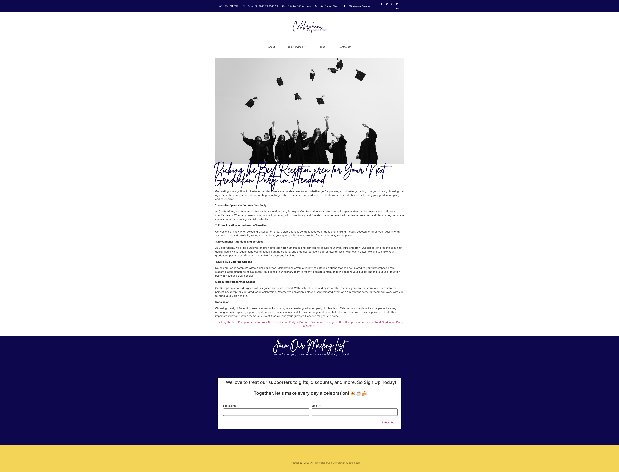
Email (315, 405)
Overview (316, 322)
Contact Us (345, 46)
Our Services (295, 46)
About (271, 46)
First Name (229, 405)
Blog (322, 46)
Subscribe (388, 422)
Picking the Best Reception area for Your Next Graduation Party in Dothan (263, 322)
